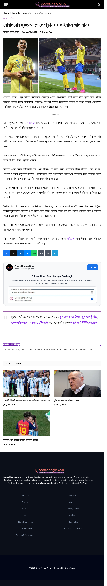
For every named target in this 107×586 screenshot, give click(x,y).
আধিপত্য (31, 123)
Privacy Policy (73, 508)
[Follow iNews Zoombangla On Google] (52, 294)
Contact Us (72, 495)
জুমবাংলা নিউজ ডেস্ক (11, 31)
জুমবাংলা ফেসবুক (19, 322)
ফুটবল (12, 18)
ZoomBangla (70, 568)
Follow (92, 267)
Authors (72, 515)
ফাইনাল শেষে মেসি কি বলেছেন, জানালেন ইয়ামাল (20, 439)
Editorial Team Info (24, 522)
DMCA (25, 508)
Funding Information (25, 535)
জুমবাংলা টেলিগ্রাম (38, 322)
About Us (25, 495)
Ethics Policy (72, 522)
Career (25, 502)
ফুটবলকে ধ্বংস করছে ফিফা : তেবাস (66, 400)
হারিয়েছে (71, 238)
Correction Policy (25, 528)
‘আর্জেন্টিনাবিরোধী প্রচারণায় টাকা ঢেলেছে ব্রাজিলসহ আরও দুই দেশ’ (26, 400)
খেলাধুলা (12, 13)
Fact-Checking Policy (73, 528)
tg (55, 253)
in (20, 253)
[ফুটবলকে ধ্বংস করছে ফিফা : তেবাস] (77, 383)
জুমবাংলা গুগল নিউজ (69, 317)
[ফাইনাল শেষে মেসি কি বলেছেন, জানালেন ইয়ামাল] (26, 423)
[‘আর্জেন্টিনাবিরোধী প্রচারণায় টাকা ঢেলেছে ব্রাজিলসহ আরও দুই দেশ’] (26, 383)
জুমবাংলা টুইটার (89, 317)
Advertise (73, 502)
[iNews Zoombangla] (52, 4)
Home (6, 13)
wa (34, 253)
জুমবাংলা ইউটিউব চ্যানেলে (83, 322)
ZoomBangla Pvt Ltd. (44, 568)
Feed (25, 515)
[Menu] (6, 4)
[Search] (98, 4)
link (41, 253)
